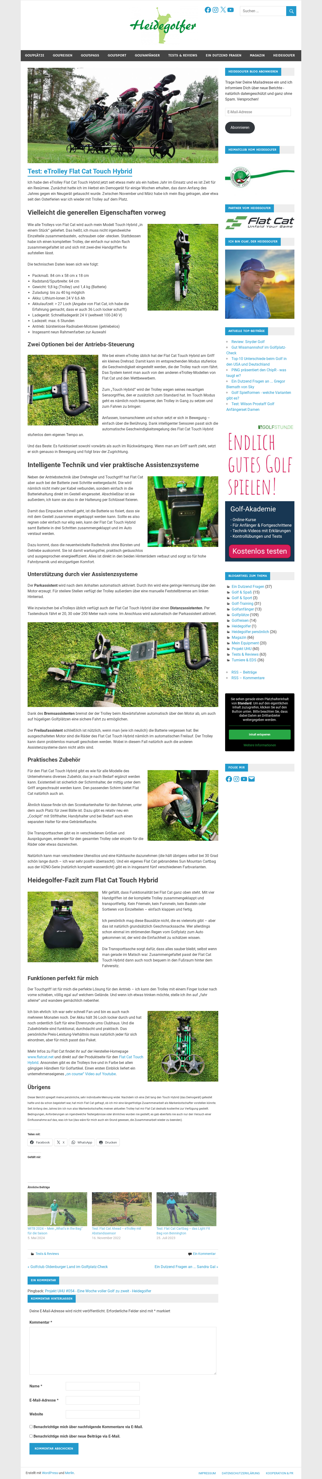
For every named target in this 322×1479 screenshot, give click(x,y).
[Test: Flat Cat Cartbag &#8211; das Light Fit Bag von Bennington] (186, 1209)
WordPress (50, 1473)
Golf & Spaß (242, 592)
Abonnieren (240, 127)
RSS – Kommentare (247, 678)
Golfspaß (90, 55)
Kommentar (40, 1322)
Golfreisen (62, 55)
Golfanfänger (147, 55)
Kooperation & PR (279, 1473)
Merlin (69, 1473)
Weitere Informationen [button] (260, 745)
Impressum (207, 1473)
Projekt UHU (242, 649)
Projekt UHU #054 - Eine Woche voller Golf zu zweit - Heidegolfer (98, 1291)
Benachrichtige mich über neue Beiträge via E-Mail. (76, 1436)
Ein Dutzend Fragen (223, 55)
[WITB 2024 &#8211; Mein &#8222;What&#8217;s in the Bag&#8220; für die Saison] (57, 1209)
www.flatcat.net (41, 1057)
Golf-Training (242, 603)
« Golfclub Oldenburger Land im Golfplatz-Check (68, 1267)
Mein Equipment (245, 643)
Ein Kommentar (204, 1254)
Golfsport (117, 55)
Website (36, 1414)
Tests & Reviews (182, 55)
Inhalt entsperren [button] (259, 734)
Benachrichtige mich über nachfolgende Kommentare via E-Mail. (88, 1427)
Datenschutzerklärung (241, 1473)
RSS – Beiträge (244, 672)
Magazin (257, 55)
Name (35, 1386)
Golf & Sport (242, 598)
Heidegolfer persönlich (250, 632)
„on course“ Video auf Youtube (90, 1074)
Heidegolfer (284, 55)
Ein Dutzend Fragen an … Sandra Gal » (186, 1267)
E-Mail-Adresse (43, 1400)
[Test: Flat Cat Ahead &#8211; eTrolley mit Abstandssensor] (122, 1209)
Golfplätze (34, 55)
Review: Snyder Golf (248, 341)
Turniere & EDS (244, 660)
